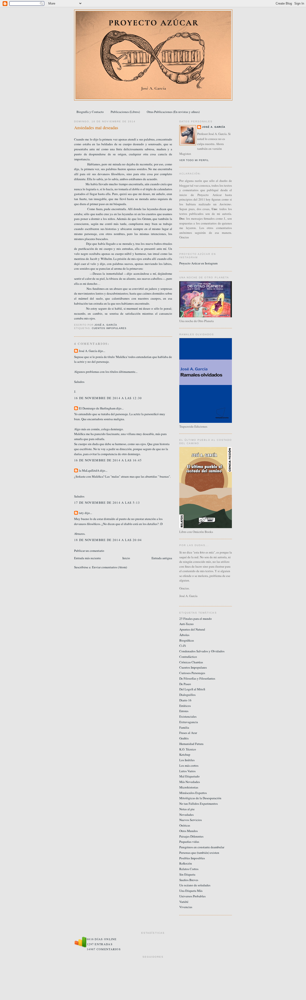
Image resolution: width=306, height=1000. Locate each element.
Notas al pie (187, 809)
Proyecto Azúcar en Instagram (198, 263)
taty (81, 513)
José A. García (88, 351)
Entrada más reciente (87, 558)
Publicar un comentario (89, 550)
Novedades (186, 814)
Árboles (184, 635)
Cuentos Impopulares (109, 328)
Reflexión (185, 863)
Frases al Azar (188, 733)
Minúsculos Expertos (193, 793)
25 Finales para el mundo (195, 618)
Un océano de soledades (194, 885)
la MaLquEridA (89, 470)
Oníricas (184, 825)
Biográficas (186, 640)
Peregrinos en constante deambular (201, 847)
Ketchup (184, 754)
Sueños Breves (188, 880)
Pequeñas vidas (189, 841)
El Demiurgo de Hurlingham (97, 408)
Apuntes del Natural (192, 629)
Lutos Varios (187, 771)
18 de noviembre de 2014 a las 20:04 (108, 540)
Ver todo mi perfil (194, 160)
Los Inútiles (187, 760)
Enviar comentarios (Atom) (109, 567)
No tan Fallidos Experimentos (198, 803)
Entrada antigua (162, 558)
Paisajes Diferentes (191, 836)
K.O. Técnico (187, 749)
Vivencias (185, 907)
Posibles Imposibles (192, 858)
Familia (184, 727)
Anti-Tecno (186, 624)
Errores (183, 711)
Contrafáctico (188, 656)
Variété (183, 901)
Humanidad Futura (191, 744)
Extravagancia (188, 722)
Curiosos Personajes (192, 673)
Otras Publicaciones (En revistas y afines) (173, 112)
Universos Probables (192, 896)
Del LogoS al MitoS (192, 689)
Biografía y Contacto (90, 112)
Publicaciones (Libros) (125, 112)
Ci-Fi (182, 645)
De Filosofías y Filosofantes (197, 678)
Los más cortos (188, 765)
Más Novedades (189, 782)
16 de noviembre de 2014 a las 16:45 (108, 460)
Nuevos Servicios (190, 820)
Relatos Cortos (188, 869)
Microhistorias (188, 787)
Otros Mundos (188, 831)
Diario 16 (185, 700)
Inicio (126, 558)
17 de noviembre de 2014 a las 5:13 (107, 502)
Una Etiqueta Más (190, 890)
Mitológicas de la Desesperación (200, 798)
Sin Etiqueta (187, 874)
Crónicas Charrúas (191, 662)
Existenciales (188, 716)
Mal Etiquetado (189, 776)
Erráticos (185, 706)
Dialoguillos (187, 695)
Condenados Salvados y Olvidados (201, 651)
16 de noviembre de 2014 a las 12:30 (108, 398)
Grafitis (184, 738)
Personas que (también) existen (199, 852)
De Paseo (185, 684)
